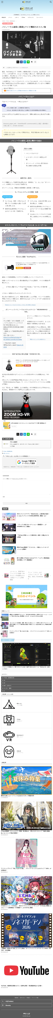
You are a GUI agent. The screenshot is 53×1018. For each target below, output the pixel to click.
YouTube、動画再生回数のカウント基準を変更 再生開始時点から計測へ (21, 985)
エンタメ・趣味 (7, 688)
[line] (28, 62)
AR (4, 683)
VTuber (23, 17)
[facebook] (21, 62)
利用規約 (28, 997)
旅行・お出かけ (7, 685)
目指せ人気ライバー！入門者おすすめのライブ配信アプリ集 (21, 90)
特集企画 (4, 17)
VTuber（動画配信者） (8, 451)
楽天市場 (27, 268)
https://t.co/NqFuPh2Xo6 (11, 337)
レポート (17, 17)
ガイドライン (16, 478)
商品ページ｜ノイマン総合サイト (38, 339)
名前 (4, 496)
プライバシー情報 (35, 997)
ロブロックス (31, 17)
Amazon (19, 268)
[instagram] (12, 446)
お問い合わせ (22, 997)
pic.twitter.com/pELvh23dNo (12, 339)
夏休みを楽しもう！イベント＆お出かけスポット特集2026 (17, 795)
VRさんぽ (26, 1013)
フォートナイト (39, 17)
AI (4, 691)
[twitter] (17, 62)
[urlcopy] (35, 62)
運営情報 (16, 997)
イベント (10, 17)
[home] (14, 446)
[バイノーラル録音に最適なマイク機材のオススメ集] (24, 62)
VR (4, 680)
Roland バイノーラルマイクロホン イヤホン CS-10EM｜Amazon (20, 304)
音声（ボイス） (7, 453)
